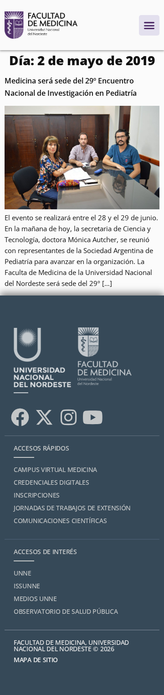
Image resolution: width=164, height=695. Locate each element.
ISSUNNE (27, 585)
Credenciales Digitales (51, 482)
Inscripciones (37, 495)
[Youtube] (92, 417)
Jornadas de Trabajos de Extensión (72, 507)
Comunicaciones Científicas (60, 520)
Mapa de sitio (36, 659)
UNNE (22, 573)
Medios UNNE (35, 598)
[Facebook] (20, 417)
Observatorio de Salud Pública (66, 611)
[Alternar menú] (149, 25)
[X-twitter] (44, 417)
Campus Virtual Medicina (55, 469)
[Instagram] (68, 417)
